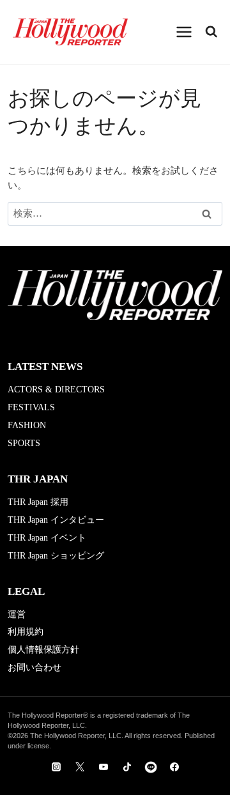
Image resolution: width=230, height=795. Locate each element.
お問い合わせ (34, 667)
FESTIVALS (31, 407)
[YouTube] (103, 767)
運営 (17, 614)
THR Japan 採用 (38, 502)
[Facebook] (174, 767)
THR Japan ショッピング (56, 555)
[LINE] (151, 767)
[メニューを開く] (184, 31)
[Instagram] (56, 767)
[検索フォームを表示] (211, 32)
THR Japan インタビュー (56, 520)
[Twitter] (80, 767)
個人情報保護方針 (43, 649)
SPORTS (24, 443)
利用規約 (25, 632)
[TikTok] (127, 767)
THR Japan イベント (47, 538)
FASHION (27, 425)
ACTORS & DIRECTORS (56, 389)
